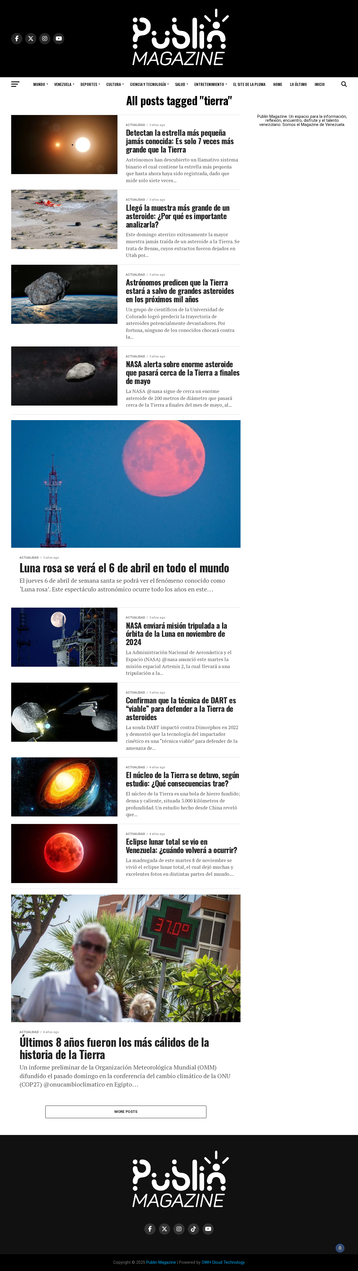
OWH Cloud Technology (223, 1262)
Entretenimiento (209, 84)
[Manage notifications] (340, 1248)
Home (277, 84)
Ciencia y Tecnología (148, 84)
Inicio (320, 84)
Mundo (39, 84)
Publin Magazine (161, 1262)
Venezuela (62, 84)
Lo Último (298, 84)
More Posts (126, 1112)
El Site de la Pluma (249, 84)
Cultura (113, 84)
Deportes (89, 84)
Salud (180, 84)
